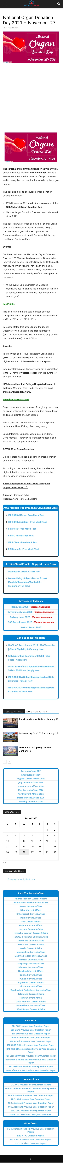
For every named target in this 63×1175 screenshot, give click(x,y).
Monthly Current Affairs (31, 801)
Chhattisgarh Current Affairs (30, 914)
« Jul (5, 862)
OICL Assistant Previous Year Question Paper (31, 1106)
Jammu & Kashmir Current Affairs (31, 936)
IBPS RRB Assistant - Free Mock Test (27, 522)
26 (24, 852)
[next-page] (9, 762)
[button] (5, 4)
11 (16, 841)
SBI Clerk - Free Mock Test (22, 528)
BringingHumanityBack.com (21, 879)
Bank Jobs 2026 (30, 606)
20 (32, 846)
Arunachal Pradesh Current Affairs (30, 902)
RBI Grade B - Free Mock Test (23, 549)
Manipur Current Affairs (31, 959)
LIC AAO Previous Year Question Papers (31, 1084)
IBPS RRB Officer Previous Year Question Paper (31, 1045)
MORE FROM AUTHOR (37, 712)
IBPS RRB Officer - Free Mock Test (26, 515)
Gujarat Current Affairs (30, 925)
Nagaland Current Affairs (30, 971)
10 (7, 841)
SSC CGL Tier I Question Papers (30, 1143)
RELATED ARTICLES (14, 712)
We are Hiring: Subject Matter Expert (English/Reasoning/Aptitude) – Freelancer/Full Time (27, 582)
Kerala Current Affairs (31, 948)
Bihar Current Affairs (30, 910)
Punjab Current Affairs (30, 978)
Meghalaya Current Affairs (31, 963)
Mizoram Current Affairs (30, 967)
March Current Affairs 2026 (30, 797)
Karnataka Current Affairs (31, 944)
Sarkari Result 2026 (30, 627)
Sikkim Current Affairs (30, 986)
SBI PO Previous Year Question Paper (31, 1026)
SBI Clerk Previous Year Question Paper (31, 1029)
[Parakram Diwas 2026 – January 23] (10, 723)
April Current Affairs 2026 (31, 793)
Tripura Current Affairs (30, 997)
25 (16, 852)
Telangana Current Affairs (31, 994)
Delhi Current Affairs (30, 917)
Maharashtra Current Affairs (31, 952)
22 (47, 846)
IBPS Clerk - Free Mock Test (23, 542)
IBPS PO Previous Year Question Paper (30, 1037)
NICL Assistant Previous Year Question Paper (31, 1103)
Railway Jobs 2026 (31, 617)
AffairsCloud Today (30, 774)
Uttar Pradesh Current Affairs (31, 1001)
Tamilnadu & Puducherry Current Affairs (31, 990)
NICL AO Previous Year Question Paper (30, 1099)
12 (24, 841)
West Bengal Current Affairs (31, 1009)
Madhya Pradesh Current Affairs (31, 955)
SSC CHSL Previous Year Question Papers (30, 1139)
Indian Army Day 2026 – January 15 (38, 733)
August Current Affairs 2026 (31, 778)
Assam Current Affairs (31, 906)
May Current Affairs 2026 (30, 790)
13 (32, 841)
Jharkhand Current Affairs (31, 940)
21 (40, 846)
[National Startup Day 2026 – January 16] (10, 751)
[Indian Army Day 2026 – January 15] (10, 737)
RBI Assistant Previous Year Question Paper (31, 1066)
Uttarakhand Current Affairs (30, 1005)
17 (7, 846)
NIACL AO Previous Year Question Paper (30, 1114)
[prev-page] (5, 762)
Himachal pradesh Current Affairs (31, 933)
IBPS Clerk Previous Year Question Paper (30, 1041)
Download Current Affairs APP (24, 571)
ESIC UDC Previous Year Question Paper (31, 1110)
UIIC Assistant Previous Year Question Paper (30, 1095)
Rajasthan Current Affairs (31, 982)
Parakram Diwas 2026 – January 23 (38, 719)
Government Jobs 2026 (30, 612)
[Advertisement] (31, 98)
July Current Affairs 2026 (30, 782)
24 (7, 852)
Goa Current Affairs (31, 921)
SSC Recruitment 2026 (31, 622)
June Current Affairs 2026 (31, 786)
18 (16, 846)
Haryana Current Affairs (31, 929)
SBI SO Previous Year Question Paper (31, 1033)
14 (40, 841)
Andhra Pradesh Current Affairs (31, 898)
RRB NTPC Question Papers (30, 1135)
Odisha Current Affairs (30, 974)
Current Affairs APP (31, 771)
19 (24, 846)
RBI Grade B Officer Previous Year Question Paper (31, 1055)
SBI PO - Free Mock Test (21, 535)
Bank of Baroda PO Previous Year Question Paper (31, 1070)
